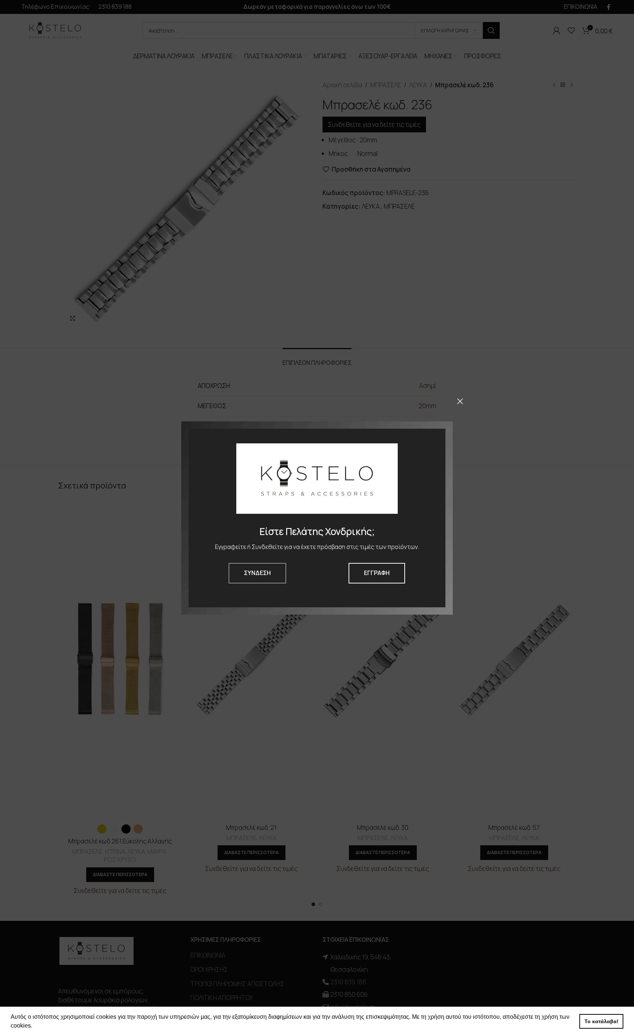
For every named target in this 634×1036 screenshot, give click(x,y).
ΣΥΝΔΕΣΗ (257, 573)
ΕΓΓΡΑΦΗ (377, 573)
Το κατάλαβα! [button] (601, 1021)
